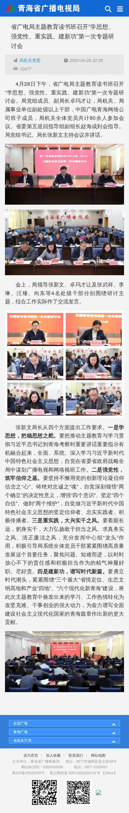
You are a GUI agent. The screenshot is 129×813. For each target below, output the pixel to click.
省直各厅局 (22, 740)
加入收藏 (53, 755)
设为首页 (30, 755)
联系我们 (75, 755)
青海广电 (20, 731)
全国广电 (20, 723)
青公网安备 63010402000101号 (75, 772)
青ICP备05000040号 (28, 772)
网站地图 (98, 755)
